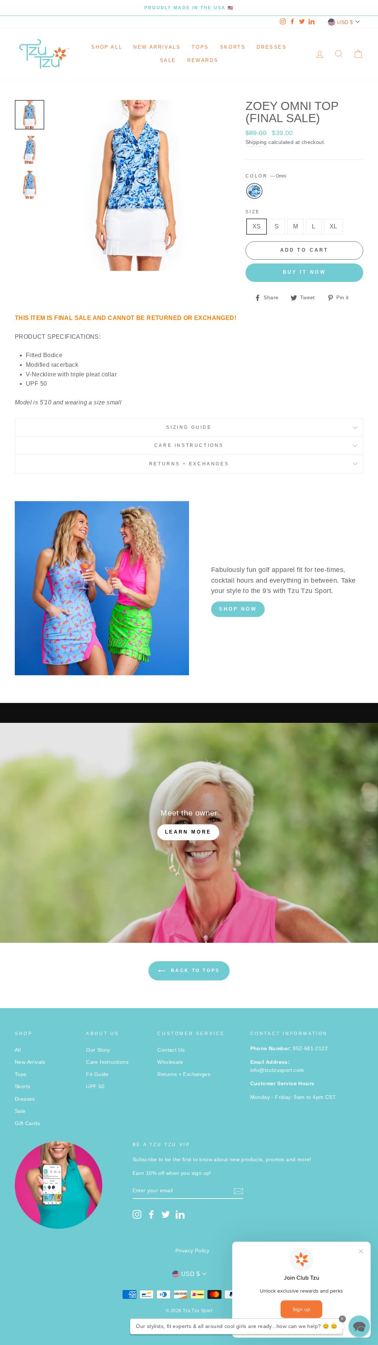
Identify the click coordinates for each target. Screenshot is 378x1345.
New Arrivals (157, 47)
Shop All (106, 47)
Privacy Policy (192, 1250)
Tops (200, 47)
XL (333, 226)
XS (256, 226)
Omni (254, 191)
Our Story (98, 1050)
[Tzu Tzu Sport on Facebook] (151, 1214)
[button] (359, 1326)
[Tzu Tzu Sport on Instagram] (137, 1214)
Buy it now (304, 272)
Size (252, 211)
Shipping (256, 142)
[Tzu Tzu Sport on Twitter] (165, 1214)
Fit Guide (97, 1074)
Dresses (271, 47)
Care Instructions (189, 445)
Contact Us (171, 1050)
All (18, 1050)
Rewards (202, 60)
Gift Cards (27, 1123)
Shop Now (238, 609)
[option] (189, 8)
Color (266, 176)
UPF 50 (95, 1086)
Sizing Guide (189, 427)
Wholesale (170, 1062)
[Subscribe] (238, 1191)
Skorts (233, 47)
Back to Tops (194, 970)
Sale (168, 60)
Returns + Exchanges (189, 463)
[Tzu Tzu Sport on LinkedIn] (180, 1214)
